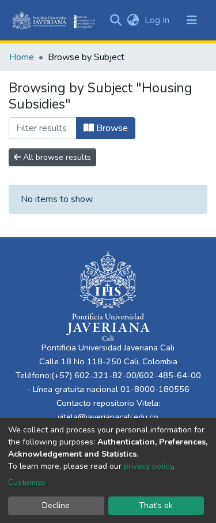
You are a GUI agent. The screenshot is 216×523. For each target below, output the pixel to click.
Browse (111, 128)
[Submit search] (115, 20)
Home (21, 57)
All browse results (56, 157)
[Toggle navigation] (191, 20)
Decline (56, 505)
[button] (132, 20)
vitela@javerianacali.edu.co (108, 417)
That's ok (156, 505)
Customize (27, 482)
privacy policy (148, 466)
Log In (158, 20)
